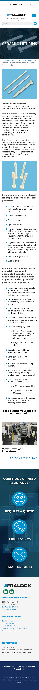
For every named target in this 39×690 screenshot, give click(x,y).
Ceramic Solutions (27, 60)
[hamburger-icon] (34, 15)
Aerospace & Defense (9, 623)
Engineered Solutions (10, 60)
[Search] (35, 23)
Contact (28, 4)
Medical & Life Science (10, 626)
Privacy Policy (19, 669)
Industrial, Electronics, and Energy (14, 628)
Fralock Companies (15, 4)
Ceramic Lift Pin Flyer (23, 458)
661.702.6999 (11, 609)
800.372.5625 (13, 607)
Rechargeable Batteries (10, 631)
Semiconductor (7, 621)
